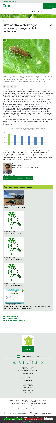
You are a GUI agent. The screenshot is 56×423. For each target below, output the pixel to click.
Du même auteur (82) (11, 316)
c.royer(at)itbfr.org (9, 175)
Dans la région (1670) (10, 318)
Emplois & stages (28, 385)
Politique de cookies (28, 372)
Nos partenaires (28, 387)
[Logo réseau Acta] (5, 412)
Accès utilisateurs (28, 390)
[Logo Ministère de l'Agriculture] (31, 413)
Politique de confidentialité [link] (28, 421)
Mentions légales (28, 368)
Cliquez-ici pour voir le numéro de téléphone (18, 178)
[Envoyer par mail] (15, 86)
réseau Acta (17, 415)
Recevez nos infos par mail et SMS (30, 356)
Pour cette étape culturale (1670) (14, 320)
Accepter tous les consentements (13, 419)
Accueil (6, 20)
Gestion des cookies (28, 373)
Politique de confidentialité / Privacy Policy (28, 370)
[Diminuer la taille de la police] (48, 25)
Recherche (28, 392)
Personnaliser (48, 419)
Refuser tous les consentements (33, 419)
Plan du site (28, 389)
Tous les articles (12, 20)
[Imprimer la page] (51, 25)
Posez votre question (28, 379)
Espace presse (28, 380)
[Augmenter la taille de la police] (44, 25)
